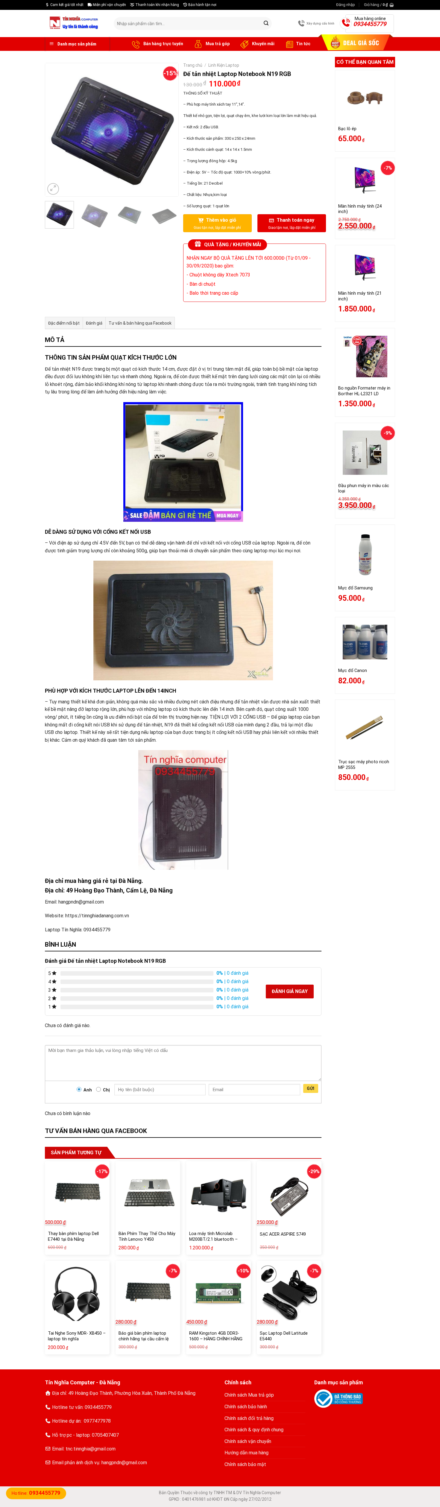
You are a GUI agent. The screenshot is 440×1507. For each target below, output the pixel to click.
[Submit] (266, 24)
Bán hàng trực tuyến (162, 43)
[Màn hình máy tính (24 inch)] (365, 180)
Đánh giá (94, 323)
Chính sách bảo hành (245, 1406)
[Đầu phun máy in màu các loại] (365, 453)
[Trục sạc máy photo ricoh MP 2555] (365, 729)
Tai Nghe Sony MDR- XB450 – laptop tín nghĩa (77, 1336)
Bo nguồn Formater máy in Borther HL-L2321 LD (364, 391)
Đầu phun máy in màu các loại (363, 488)
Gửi (310, 1088)
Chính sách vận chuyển (247, 1441)
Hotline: (36, 1493)
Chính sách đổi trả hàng (249, 1418)
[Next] (168, 129)
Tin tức (303, 43)
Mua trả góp (217, 43)
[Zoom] (53, 189)
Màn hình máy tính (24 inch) (360, 209)
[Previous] (55, 129)
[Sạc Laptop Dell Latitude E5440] (289, 1293)
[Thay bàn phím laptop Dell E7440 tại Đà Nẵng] (77, 1193)
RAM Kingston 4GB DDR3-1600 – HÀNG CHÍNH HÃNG (215, 1336)
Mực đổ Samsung (355, 588)
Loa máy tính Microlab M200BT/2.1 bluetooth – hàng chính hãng (213, 1239)
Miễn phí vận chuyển (109, 5)
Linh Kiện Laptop (223, 65)
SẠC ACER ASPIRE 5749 (283, 1234)
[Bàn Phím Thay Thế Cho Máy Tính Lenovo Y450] (148, 1193)
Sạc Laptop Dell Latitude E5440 (284, 1336)
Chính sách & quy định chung (253, 1430)
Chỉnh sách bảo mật (245, 1464)
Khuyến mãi (262, 43)
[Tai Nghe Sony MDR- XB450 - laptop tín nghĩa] (77, 1293)
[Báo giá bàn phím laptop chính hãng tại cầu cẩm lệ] (148, 1293)
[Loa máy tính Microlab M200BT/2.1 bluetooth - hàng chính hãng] (218, 1193)
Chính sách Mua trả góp (249, 1395)
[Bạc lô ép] (365, 98)
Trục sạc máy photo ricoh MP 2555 (363, 764)
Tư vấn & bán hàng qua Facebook (140, 323)
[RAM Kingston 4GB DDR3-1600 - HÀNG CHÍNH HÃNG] (218, 1293)
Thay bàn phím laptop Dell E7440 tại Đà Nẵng (73, 1236)
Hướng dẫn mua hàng (246, 1453)
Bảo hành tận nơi (201, 5)
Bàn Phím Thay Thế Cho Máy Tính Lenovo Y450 (147, 1236)
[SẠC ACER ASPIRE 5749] (289, 1193)
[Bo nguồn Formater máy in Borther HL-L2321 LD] (365, 357)
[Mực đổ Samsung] (365, 554)
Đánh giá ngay (290, 991)
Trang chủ (192, 65)
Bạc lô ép (347, 128)
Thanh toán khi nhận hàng (156, 5)
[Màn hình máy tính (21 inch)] (365, 268)
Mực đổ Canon (352, 670)
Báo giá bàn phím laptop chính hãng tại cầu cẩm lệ (144, 1336)
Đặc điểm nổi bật (64, 323)
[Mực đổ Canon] (365, 642)
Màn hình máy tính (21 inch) (360, 296)
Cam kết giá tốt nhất (66, 5)
